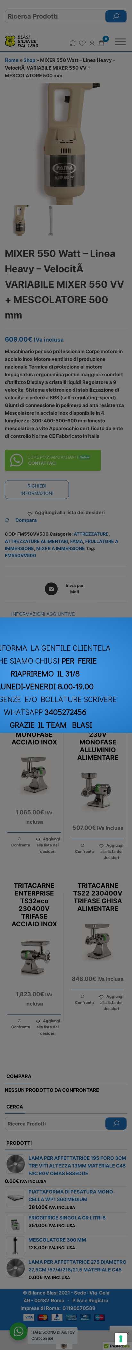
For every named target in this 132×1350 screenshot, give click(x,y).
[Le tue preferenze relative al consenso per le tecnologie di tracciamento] (121, 1339)
